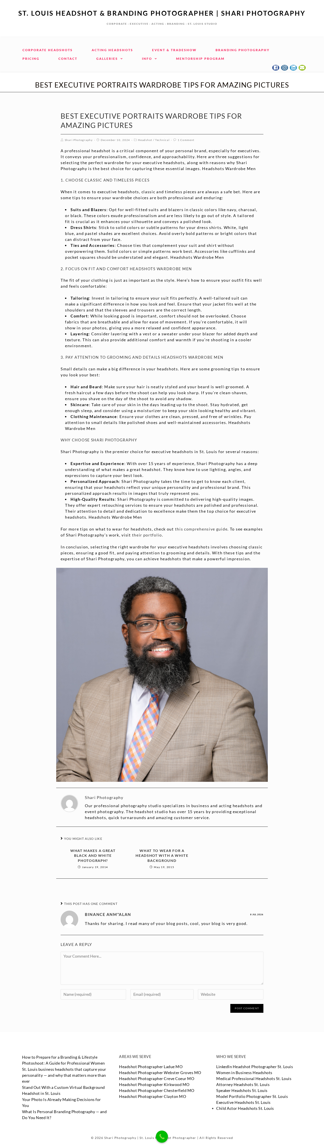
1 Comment (186, 140)
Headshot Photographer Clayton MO (152, 1096)
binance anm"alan (108, 914)
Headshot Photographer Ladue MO (150, 1066)
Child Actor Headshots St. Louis (245, 1108)
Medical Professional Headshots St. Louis (253, 1078)
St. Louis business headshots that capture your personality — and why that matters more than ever (64, 1075)
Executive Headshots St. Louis (243, 1102)
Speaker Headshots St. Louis (242, 1090)
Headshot (145, 140)
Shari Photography (79, 140)
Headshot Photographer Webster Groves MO (160, 1072)
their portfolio (147, 535)
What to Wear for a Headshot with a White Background (162, 855)
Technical (162, 140)
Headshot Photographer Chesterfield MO (156, 1090)
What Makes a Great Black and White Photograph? (93, 855)
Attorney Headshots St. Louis (243, 1084)
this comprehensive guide (201, 529)
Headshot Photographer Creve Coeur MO (156, 1078)
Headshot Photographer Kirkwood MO (154, 1084)
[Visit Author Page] (69, 803)
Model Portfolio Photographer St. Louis (252, 1096)
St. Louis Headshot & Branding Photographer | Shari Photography (162, 13)
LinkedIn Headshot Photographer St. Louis (254, 1066)
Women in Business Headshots (244, 1072)
